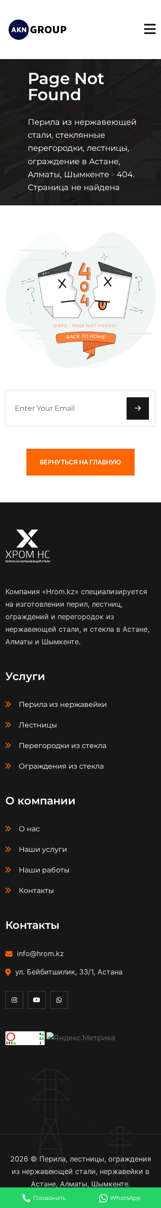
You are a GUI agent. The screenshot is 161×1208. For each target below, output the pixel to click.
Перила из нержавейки (63, 704)
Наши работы (44, 870)
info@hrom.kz (40, 953)
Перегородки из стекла (62, 745)
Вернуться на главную (80, 462)
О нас (29, 829)
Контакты (36, 890)
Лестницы (38, 725)
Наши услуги (43, 849)
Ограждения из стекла (61, 766)
